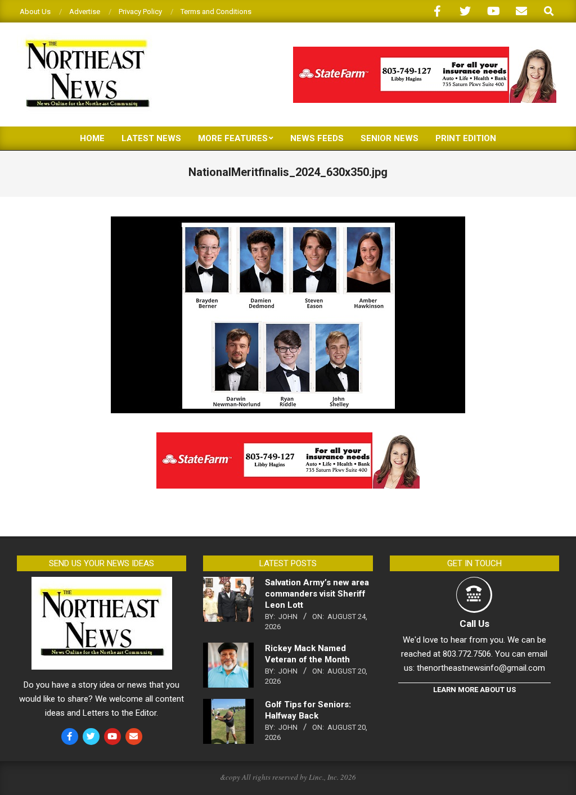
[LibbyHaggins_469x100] (424, 51)
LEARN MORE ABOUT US (474, 689)
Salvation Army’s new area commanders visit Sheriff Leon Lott (317, 593)
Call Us (474, 623)
